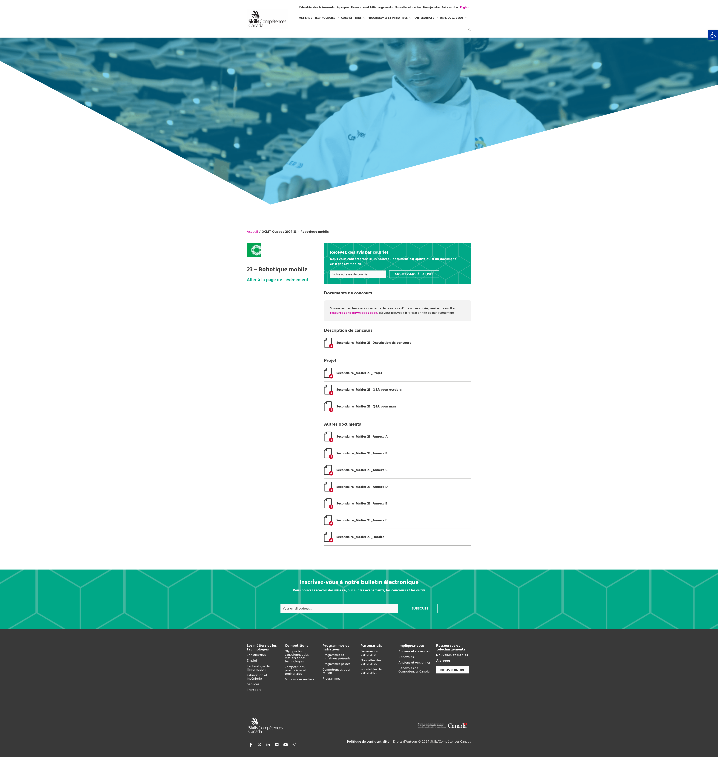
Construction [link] (256, 655)
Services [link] (253, 684)
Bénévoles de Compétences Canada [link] (413, 670)
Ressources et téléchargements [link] (450, 647)
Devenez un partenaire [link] (369, 653)
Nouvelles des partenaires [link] (370, 662)
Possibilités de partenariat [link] (371, 671)
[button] (337, 18)
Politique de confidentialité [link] (368, 741)
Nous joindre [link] (452, 670)
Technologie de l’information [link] (258, 668)
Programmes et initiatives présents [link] (337, 657)
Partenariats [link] (371, 646)
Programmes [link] (331, 679)
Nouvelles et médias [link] (452, 655)
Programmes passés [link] (336, 664)
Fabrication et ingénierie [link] (257, 677)
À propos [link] (443, 661)
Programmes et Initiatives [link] (336, 647)
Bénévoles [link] (406, 657)
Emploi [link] (252, 661)
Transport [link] (254, 690)
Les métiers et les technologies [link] (262, 647)
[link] (713, 35)
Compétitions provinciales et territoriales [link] (295, 671)
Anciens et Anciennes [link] (414, 662)
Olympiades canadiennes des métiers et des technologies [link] (297, 656)
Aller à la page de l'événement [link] (278, 280)
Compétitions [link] (296, 646)
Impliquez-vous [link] (411, 646)
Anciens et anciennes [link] (414, 651)
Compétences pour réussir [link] (336, 671)
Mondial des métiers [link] (299, 679)
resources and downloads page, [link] (354, 313)
